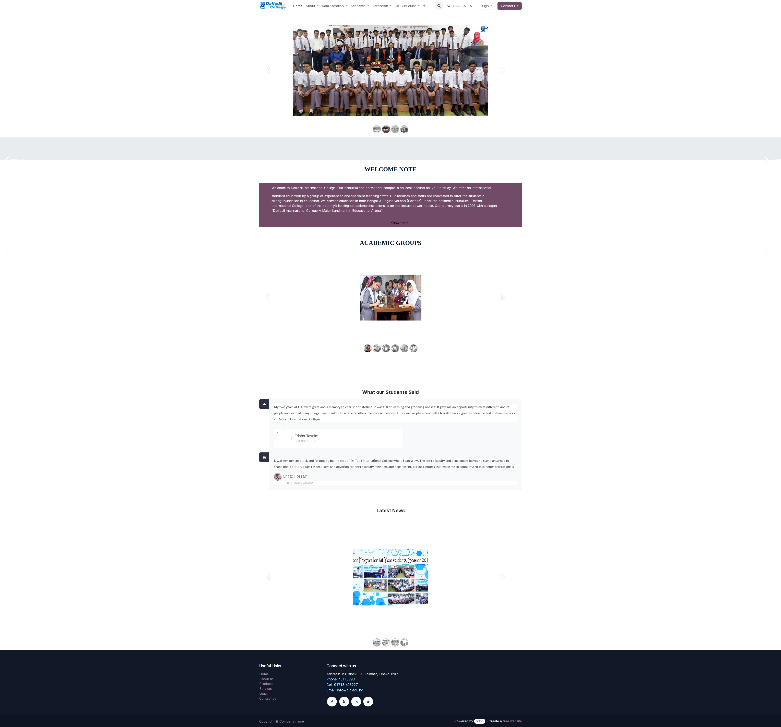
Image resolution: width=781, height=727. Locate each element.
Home (264, 674)
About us (266, 679)
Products (266, 684)
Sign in (487, 6)
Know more (399, 223)
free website (512, 721)
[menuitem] (297, 6)
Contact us (267, 698)
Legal (263, 693)
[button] (439, 6)
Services (266, 689)
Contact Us (509, 6)
